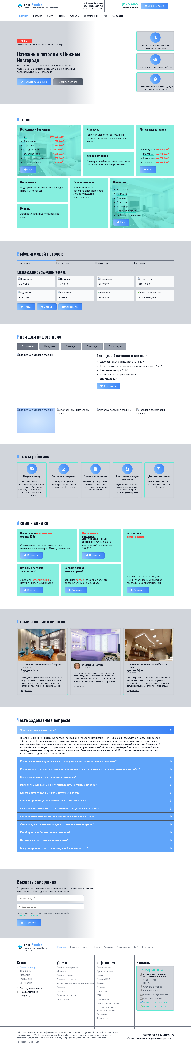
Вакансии (102, 1014)
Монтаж (61, 971)
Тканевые (148, 162)
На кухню (122, 193)
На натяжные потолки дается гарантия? (44, 840)
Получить (32, 555)
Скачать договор (152, 986)
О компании (91, 15)
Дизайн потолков (66, 979)
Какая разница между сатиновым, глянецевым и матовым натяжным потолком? (68, 761)
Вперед (48, 306)
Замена (61, 987)
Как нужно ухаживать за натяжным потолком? (48, 776)
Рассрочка (62, 991)
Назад (27, 306)
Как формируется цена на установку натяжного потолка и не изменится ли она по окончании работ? (80, 769)
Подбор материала (67, 967)
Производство (105, 971)
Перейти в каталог (68, 81)
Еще (29, 169)
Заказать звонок (131, 7)
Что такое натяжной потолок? (38, 730)
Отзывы (74, 15)
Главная (23, 15)
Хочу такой (110, 385)
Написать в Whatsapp (155, 1006)
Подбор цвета (65, 975)
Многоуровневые (33, 162)
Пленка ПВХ (103, 979)
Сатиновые (149, 158)
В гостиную (123, 206)
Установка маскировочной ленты (75, 983)
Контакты (117, 15)
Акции (100, 983)
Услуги (50, 15)
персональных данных (27, 915)
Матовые (148, 153)
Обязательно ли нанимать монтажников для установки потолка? (59, 808)
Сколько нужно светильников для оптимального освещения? (57, 824)
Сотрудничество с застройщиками (106, 1008)
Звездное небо (32, 153)
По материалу (27, 967)
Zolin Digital (166, 1034)
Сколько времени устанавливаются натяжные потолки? (53, 800)
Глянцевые (149, 149)
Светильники (104, 967)
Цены (62, 15)
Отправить (71, 306)
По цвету (25, 995)
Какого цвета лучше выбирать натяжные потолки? (50, 792)
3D (25, 136)
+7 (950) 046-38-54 (129, 4)
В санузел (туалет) (126, 210)
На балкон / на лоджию (129, 215)
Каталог (37, 15)
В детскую (122, 202)
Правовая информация (28, 1041)
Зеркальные (30, 141)
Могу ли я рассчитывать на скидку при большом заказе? (54, 848)
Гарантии (102, 991)
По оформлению (29, 991)
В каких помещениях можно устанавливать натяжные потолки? (58, 784)
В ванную (122, 198)
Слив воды (63, 999)
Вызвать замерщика (35, 81)
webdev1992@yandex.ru (155, 994)
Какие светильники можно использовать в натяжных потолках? (58, 816)
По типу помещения (31, 988)
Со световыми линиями (37, 158)
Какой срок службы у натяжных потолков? (45, 832)
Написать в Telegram (155, 1002)
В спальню (122, 189)
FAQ (105, 15)
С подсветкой (31, 149)
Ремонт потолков (66, 995)
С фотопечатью (32, 145)
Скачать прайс (156, 5)
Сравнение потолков (108, 1003)
